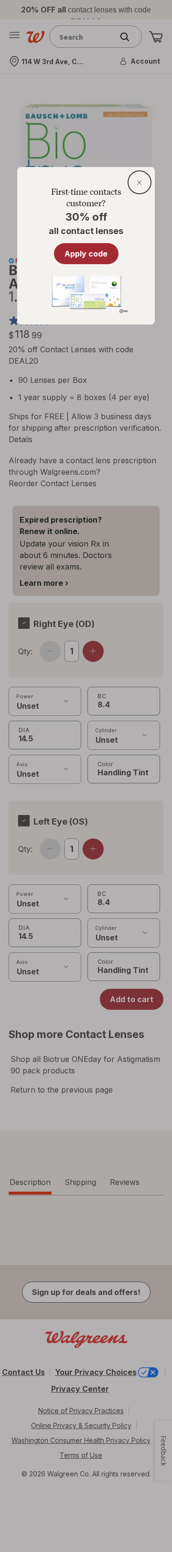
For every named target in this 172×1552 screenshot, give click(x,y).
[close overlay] (139, 182)
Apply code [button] (86, 253)
